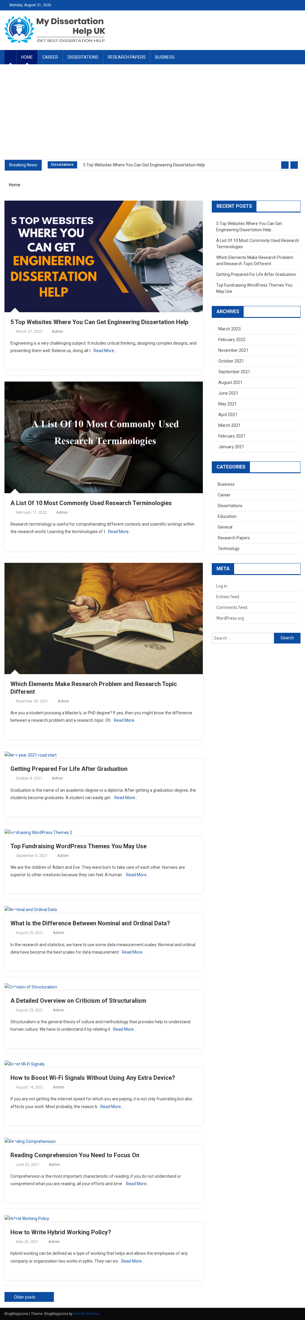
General (225, 527)
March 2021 (229, 425)
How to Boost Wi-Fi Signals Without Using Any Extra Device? (92, 1077)
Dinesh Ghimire (86, 1314)
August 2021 (230, 382)
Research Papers (127, 57)
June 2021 (228, 393)
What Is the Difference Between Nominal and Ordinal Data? (90, 923)
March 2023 (229, 329)
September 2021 (234, 371)
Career (50, 57)
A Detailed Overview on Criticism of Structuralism (78, 1000)
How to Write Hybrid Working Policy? (60, 1232)
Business (165, 57)
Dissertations (83, 57)
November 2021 (233, 350)
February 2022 (231, 339)
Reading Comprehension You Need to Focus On (74, 1155)
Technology (228, 548)
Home (27, 57)
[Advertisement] (152, 112)
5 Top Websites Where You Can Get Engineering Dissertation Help (144, 165)
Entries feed (227, 596)
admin (57, 331)
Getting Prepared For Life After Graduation (68, 768)
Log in (221, 586)
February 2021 (231, 436)
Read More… (105, 350)
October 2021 (231, 361)
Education (227, 516)
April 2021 (227, 414)
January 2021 (231, 446)
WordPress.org (230, 618)
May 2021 (227, 404)
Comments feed (231, 607)
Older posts (24, 1297)
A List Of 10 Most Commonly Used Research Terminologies (91, 503)
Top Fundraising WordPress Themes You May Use (78, 846)
